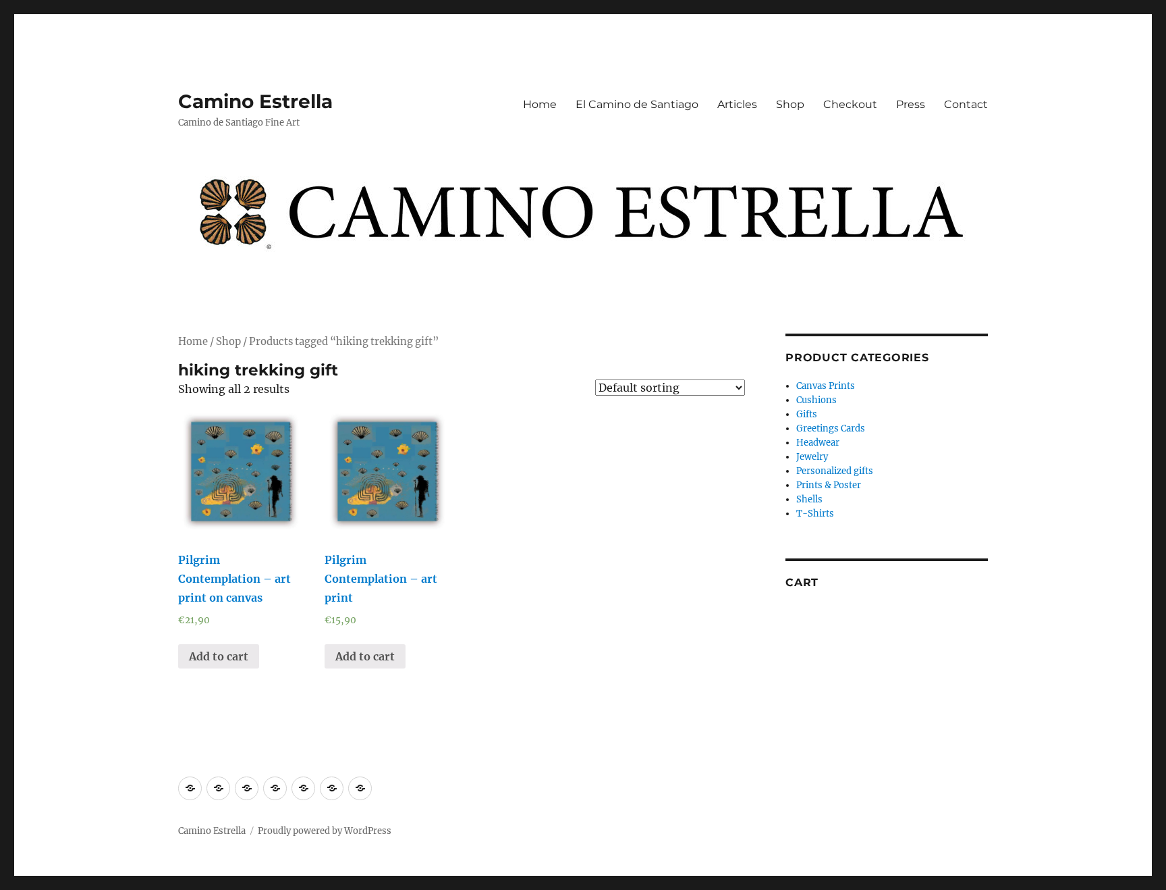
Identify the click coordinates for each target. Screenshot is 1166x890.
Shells (809, 499)
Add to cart (218, 656)
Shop (790, 104)
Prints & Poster (828, 485)
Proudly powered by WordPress (324, 831)
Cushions (816, 400)
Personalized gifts (834, 471)
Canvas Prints (825, 386)
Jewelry (812, 457)
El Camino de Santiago (637, 104)
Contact (966, 104)
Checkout (850, 104)
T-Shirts (815, 513)
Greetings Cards (830, 428)
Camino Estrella (255, 101)
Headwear (817, 442)
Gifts (806, 414)
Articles (737, 104)
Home (540, 104)
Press (910, 104)
